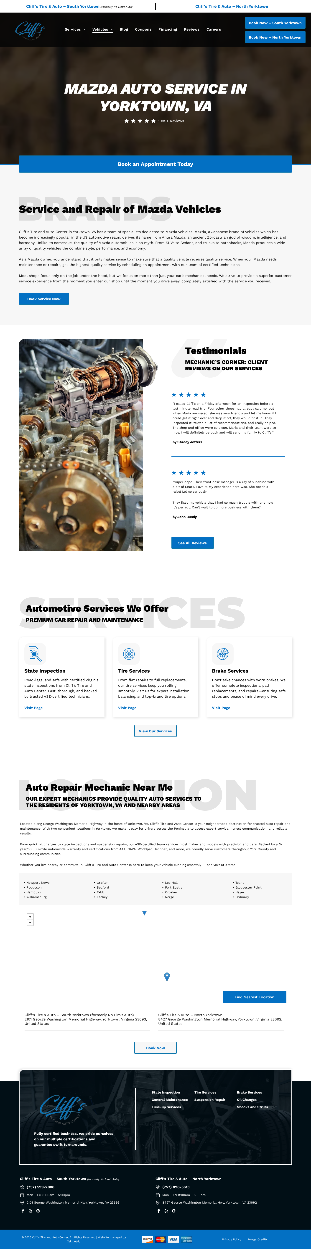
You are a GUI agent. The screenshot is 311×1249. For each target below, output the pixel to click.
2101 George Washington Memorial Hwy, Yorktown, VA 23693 (73, 1202)
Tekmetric (73, 1241)
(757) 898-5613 (175, 1187)
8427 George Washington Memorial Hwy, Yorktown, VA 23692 (209, 1202)
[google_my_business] (38, 1211)
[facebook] (23, 1211)
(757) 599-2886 (40, 1187)
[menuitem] (75, 29)
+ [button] (30, 917)
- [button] (30, 923)
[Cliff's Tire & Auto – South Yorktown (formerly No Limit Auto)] (167, 977)
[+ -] (155, 948)
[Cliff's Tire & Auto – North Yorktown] (144, 910)
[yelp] (30, 1211)
